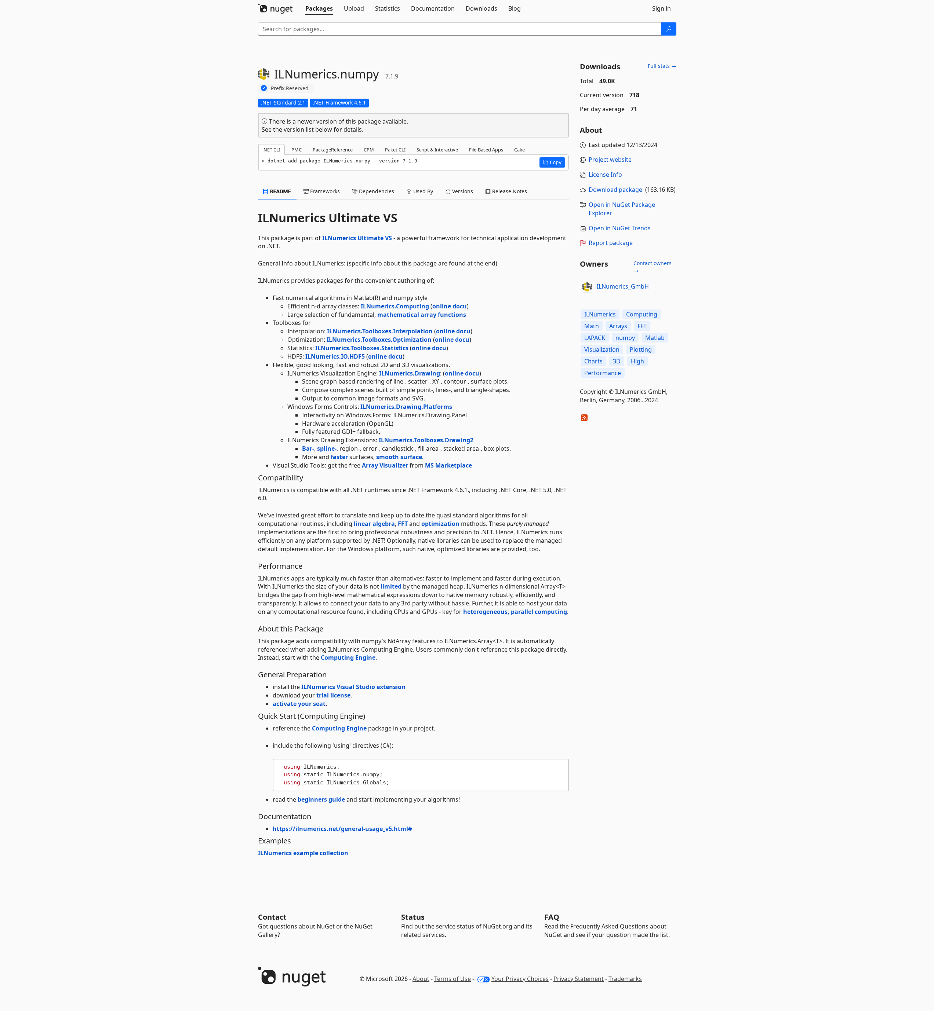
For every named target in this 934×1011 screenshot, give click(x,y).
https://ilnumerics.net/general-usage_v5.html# (342, 829)
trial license (333, 695)
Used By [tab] (422, 191)
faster (339, 457)
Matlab (655, 338)
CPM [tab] (369, 149)
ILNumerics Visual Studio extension (353, 687)
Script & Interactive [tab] (437, 149)
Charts (593, 361)
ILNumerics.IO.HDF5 (335, 356)
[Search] (668, 29)
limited (391, 586)
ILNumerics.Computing (395, 306)
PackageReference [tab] (333, 149)
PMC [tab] (296, 149)
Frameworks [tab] (324, 191)
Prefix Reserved (290, 88)
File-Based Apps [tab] (486, 149)
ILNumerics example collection (303, 853)
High (637, 361)
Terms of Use (452, 979)
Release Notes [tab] (509, 191)
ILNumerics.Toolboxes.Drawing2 (426, 440)
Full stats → (662, 65)
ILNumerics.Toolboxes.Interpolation (380, 331)
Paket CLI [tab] (395, 149)
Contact (272, 917)
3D (617, 361)
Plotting (641, 349)
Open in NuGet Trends (620, 228)
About (421, 979)
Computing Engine (348, 657)
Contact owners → (652, 267)
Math (591, 326)
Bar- (308, 448)
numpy (625, 338)
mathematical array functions (421, 315)
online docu (449, 306)
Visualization (601, 349)
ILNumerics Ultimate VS (357, 238)
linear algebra (374, 524)
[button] (552, 162)
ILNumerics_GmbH (623, 286)
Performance (602, 373)
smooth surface (399, 457)
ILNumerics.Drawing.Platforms (406, 407)
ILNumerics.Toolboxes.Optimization (379, 340)
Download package (615, 190)
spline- (327, 448)
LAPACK (594, 338)
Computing (641, 314)
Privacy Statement (578, 979)
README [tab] (280, 191)
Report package (611, 243)
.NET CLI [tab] (271, 149)
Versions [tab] (462, 191)
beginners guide (321, 799)
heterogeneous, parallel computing (515, 612)
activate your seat (299, 704)
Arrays (618, 326)
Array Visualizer (385, 465)
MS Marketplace (448, 465)
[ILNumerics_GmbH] (587, 286)
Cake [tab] (519, 149)
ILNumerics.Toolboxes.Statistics (361, 348)
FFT (403, 524)
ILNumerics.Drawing (409, 373)
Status (413, 917)
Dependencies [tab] (375, 191)
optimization (440, 524)
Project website (610, 159)
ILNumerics (600, 314)
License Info (605, 175)
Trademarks (625, 979)
